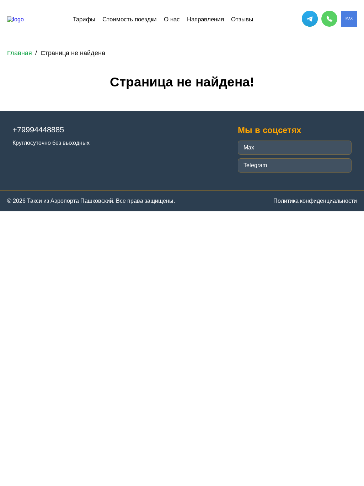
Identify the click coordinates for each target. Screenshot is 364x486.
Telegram (255, 165)
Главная (19, 53)
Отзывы (242, 19)
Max (248, 147)
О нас (172, 19)
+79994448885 (38, 129)
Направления (205, 19)
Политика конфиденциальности (315, 201)
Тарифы (84, 19)
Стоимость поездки (129, 19)
